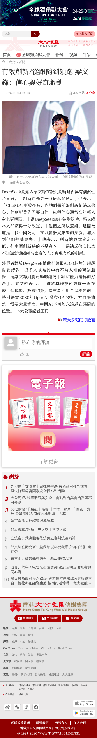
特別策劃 (30, 667)
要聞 (21, 62)
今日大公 (8, 62)
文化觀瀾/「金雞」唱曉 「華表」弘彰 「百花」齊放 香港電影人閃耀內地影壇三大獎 (50, 511)
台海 (41, 628)
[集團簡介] (20, 618)
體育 (22, 654)
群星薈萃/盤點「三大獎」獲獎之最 (39, 530)
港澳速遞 (53, 674)
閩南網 (22, 689)
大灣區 (32, 628)
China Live (48, 648)
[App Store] (84, 703)
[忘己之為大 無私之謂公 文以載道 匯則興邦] (82, 43)
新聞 (6, 628)
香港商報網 (24, 685)
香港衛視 (36, 685)
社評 (14, 641)
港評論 (32, 641)
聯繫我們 (42, 723)
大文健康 (67, 674)
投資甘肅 (23, 694)
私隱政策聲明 (20, 723)
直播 (22, 634)
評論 (86, 354)
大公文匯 (48, 43)
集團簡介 (28, 618)
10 (6, 579)
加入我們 (80, 723)
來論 (22, 641)
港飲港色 (41, 654)
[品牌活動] (44, 618)
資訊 (6, 674)
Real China (65, 648)
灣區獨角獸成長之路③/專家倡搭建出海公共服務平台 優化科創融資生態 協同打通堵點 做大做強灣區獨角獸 (51, 581)
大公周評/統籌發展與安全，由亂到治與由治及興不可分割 (51, 500)
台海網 (30, 689)
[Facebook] (36, 707)
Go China (9, 648)
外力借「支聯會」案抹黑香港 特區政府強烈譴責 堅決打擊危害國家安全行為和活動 (49, 488)
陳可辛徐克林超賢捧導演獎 (32, 521)
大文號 (7, 661)
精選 (30, 634)
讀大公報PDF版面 (79, 320)
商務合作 (61, 723)
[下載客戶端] (77, 34)
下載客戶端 (86, 33)
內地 (22, 628)
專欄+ (15, 674)
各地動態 (40, 674)
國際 (50, 628)
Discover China (28, 648)
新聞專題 (17, 667)
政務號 (18, 661)
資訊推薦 (26, 674)
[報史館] (67, 618)
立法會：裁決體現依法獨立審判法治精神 (43, 538)
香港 (14, 628)
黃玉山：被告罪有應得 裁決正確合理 (41, 559)
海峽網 (83, 685)
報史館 (75, 618)
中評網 (75, 685)
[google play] (84, 713)
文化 (14, 654)
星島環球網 (63, 685)
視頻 (6, 634)
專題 (6, 667)
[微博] (7, 707)
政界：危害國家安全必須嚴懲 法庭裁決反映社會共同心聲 (51, 569)
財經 (58, 628)
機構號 (40, 661)
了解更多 (48, 462)
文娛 (6, 654)
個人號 (29, 661)
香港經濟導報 (49, 685)
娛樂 (30, 654)
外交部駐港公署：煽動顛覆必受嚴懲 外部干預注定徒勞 (51, 549)
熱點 (14, 634)
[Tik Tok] (26, 707)
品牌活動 (52, 618)
